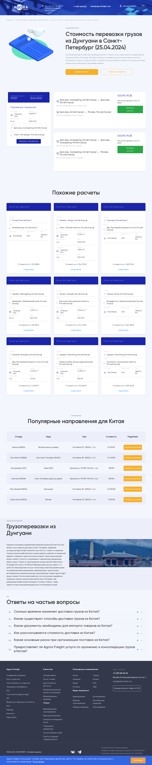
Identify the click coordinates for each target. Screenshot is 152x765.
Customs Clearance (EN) (52, 733)
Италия (96, 679)
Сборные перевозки (80, 707)
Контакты (10, 713)
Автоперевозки (99, 697)
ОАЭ (94, 683)
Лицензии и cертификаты (17, 687)
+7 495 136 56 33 (80, 6)
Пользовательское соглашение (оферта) (114, 748)
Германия (76, 679)
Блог (8, 706)
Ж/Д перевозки (99, 707)
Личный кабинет (129, 6)
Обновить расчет (82, 72)
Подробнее (38, 762)
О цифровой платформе (16, 675)
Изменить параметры (117, 72)
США (95, 687)
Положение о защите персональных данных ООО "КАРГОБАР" (122, 753)
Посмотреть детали (133, 447)
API (8, 698)
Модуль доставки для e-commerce (20, 702)
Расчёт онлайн (49, 679)
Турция (96, 675)
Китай (75, 675)
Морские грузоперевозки (79, 701)
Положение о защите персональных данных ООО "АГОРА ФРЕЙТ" (123, 750)
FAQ (8, 691)
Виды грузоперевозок (51, 716)
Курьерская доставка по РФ (126, 688)
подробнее (29, 270)
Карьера (10, 710)
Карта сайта (11, 717)
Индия (75, 683)
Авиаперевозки (79, 697)
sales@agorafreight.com (100, 6)
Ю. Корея (76, 687)
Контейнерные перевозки (98, 701)
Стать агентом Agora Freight (18, 694)
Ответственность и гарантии (18, 683)
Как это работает (13, 679)
